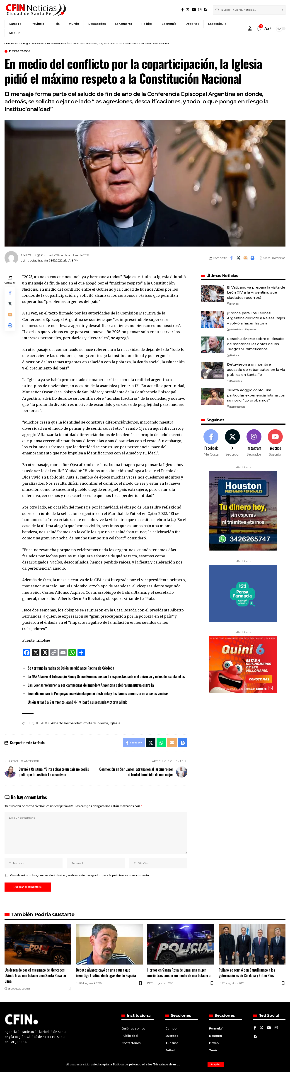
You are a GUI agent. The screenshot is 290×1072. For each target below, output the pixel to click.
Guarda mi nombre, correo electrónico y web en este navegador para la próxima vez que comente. (80, 875)
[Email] (245, 258)
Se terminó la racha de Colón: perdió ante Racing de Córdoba (71, 668)
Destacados (19, 51)
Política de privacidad (129, 1064)
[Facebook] (182, 10)
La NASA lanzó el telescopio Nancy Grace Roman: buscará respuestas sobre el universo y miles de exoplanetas (106, 676)
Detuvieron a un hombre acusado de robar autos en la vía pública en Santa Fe (256, 369)
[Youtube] (275, 443)
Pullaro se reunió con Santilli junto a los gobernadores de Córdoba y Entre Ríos (247, 972)
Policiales (236, 381)
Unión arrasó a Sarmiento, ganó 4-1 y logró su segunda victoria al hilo (77, 702)
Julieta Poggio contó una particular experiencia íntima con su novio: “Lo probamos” (256, 395)
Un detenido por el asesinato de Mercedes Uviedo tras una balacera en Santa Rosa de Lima (35, 975)
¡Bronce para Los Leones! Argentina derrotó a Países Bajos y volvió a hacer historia (256, 318)
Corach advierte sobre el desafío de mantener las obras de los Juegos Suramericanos (256, 344)
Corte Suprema (95, 723)
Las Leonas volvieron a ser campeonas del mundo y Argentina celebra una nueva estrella (91, 685)
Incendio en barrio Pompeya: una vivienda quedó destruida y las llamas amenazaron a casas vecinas (98, 693)
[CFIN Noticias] (36, 9)
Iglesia (115, 723)
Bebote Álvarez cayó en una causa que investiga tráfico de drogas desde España (106, 972)
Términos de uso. (165, 1064)
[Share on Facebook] (231, 258)
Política (234, 355)
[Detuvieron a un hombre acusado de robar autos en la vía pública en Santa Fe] (212, 370)
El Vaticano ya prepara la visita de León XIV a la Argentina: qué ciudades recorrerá (256, 292)
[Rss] (205, 10)
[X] (188, 10)
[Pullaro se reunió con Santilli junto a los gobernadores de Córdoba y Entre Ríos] (252, 944)
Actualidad (236, 329)
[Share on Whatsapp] (161, 742)
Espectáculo (237, 407)
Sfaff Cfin (26, 255)
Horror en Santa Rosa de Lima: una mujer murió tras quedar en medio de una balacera (178, 972)
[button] (216, 1064)
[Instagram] (200, 10)
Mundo (234, 304)
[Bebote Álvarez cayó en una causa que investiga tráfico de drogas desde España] (109, 944)
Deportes (251, 329)
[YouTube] (194, 10)
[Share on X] (238, 258)
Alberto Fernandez (66, 723)
